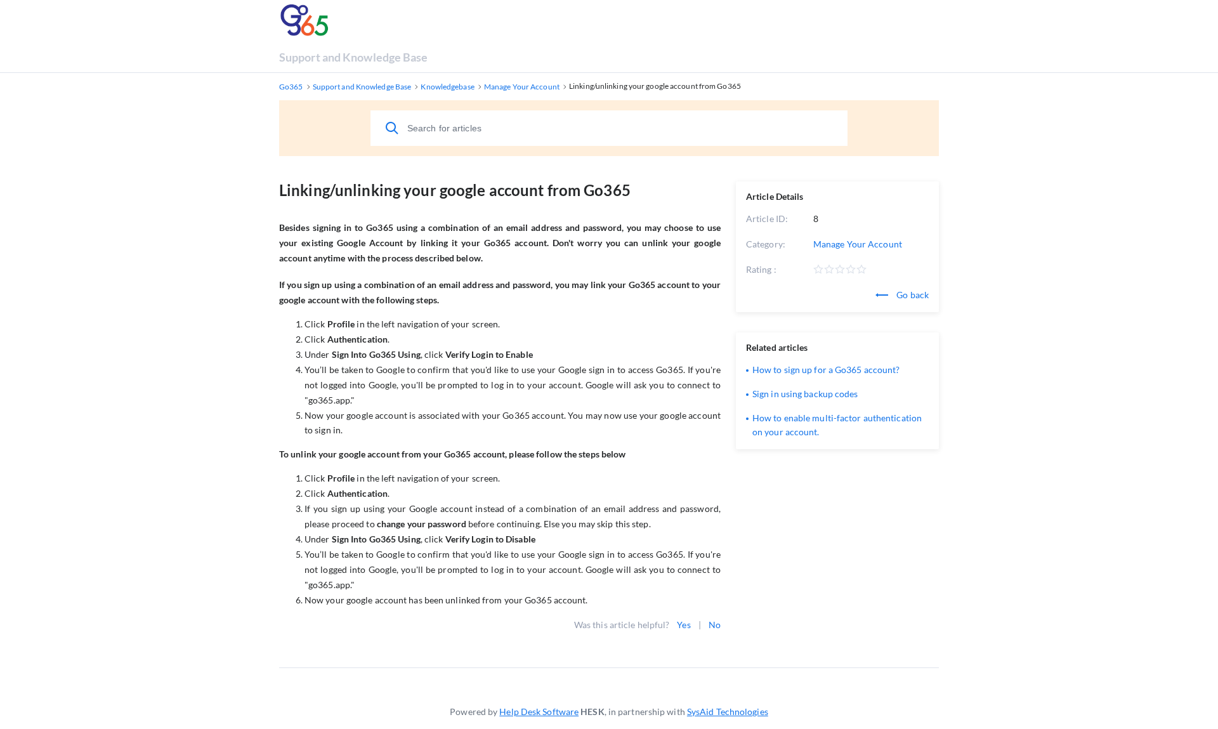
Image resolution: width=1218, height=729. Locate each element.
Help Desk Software (539, 711)
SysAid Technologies (727, 711)
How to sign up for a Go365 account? (826, 369)
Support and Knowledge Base (353, 57)
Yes (683, 624)
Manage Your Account (857, 244)
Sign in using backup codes (805, 393)
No (715, 624)
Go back (911, 294)
